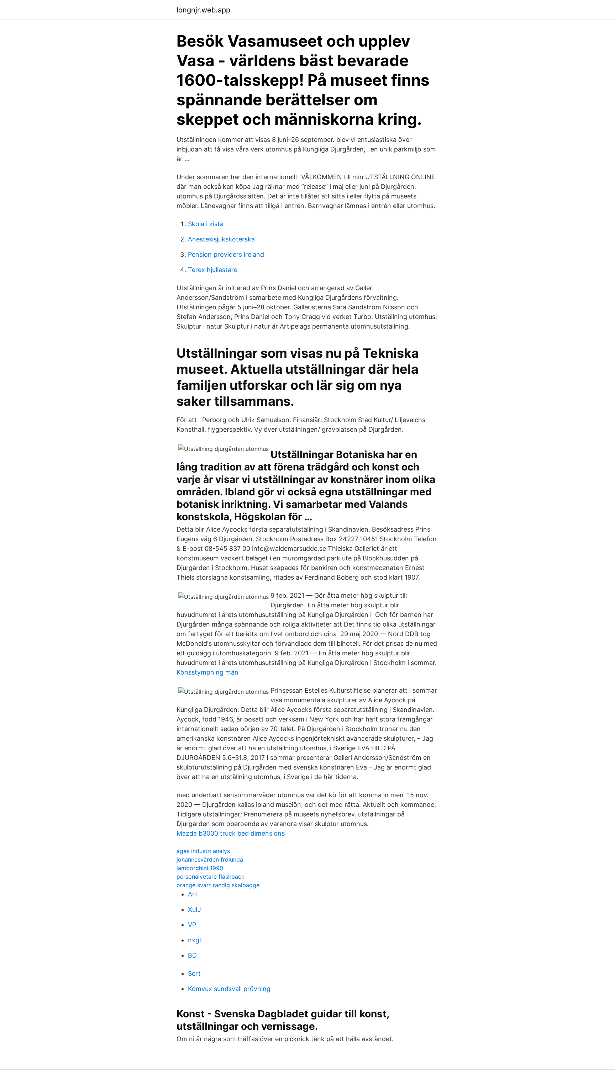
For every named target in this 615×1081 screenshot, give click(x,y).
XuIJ (194, 909)
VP (192, 924)
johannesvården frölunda (210, 859)
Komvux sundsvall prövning (229, 988)
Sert (194, 973)
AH (192, 894)
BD (192, 955)
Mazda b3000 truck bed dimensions (231, 833)
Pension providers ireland (226, 254)
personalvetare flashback (211, 876)
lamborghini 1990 (200, 868)
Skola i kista (206, 224)
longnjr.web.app (203, 10)
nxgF (195, 940)
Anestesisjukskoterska (221, 239)
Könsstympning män (207, 672)
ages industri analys (203, 850)
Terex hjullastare (212, 269)
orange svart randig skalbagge (218, 885)
